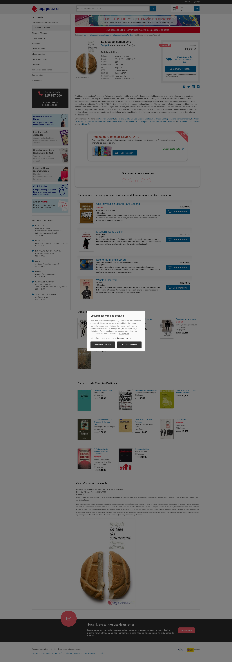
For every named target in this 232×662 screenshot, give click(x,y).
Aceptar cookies (129, 345)
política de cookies (123, 338)
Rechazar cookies (103, 345)
